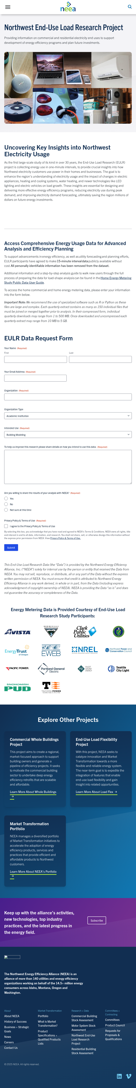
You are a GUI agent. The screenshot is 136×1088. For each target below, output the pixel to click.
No (11, 504)
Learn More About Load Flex (94, 792)
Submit (11, 547)
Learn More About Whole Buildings (33, 792)
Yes (11, 498)
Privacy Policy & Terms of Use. (65, 538)
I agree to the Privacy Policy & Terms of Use (32, 526)
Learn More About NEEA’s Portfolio (33, 871)
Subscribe (97, 920)
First (6, 352)
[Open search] (129, 6)
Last (71, 352)
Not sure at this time (20, 509)
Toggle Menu (8, 7)
